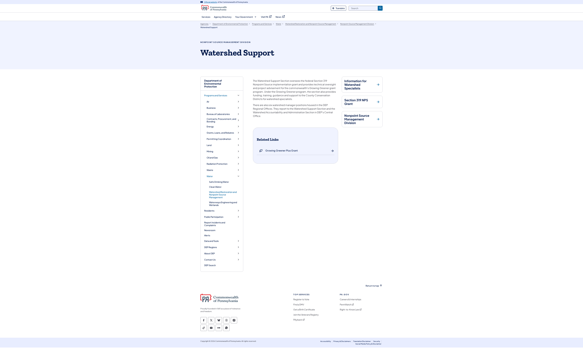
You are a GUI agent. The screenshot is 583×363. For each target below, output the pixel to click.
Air (208, 101)
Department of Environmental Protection (213, 83)
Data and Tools (211, 241)
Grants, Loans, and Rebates (220, 132)
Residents (209, 210)
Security (376, 341)
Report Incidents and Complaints (214, 224)
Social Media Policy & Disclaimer (368, 344)
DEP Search (210, 265)
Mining (210, 151)
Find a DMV (298, 304)
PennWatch (345, 304)
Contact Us (210, 259)
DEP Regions (210, 247)
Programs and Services (215, 95)
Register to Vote (301, 299)
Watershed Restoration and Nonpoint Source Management (223, 195)
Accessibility (325, 341)
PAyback (297, 319)
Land (209, 145)
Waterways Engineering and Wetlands (223, 203)
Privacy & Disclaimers (342, 341)
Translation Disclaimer (362, 341)
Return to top (372, 285)
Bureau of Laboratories (218, 114)
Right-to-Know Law (349, 309)
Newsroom (209, 230)
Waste (210, 170)
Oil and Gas (212, 157)
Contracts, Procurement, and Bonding (221, 120)
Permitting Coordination (219, 139)
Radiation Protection (217, 164)
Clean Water (215, 186)
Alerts (207, 235)
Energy (210, 126)
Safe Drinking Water (219, 181)
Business (211, 108)
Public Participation (213, 217)
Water (210, 176)
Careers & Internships (350, 299)
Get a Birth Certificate (304, 309)
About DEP (209, 253)
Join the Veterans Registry (306, 314)
